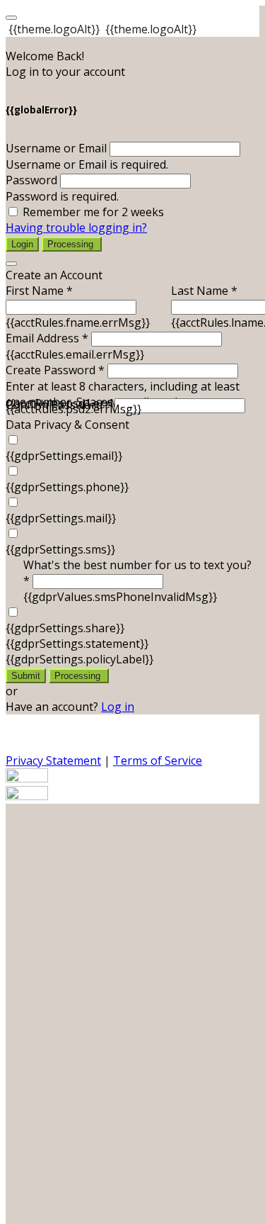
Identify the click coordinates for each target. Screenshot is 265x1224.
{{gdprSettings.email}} (64, 456)
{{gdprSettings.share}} (65, 628)
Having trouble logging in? (76, 227)
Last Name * (204, 290)
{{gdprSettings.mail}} (61, 518)
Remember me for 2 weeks (93, 212)
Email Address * (47, 338)
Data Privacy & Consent (67, 424)
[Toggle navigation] (11, 18)
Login (22, 244)
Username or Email (56, 148)
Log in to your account (65, 71)
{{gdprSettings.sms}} (60, 549)
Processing (71, 244)
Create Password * (55, 370)
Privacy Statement (53, 760)
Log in (117, 706)
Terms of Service (157, 760)
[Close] (11, 264)
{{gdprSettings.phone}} (67, 487)
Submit (25, 675)
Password (31, 180)
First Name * (39, 290)
